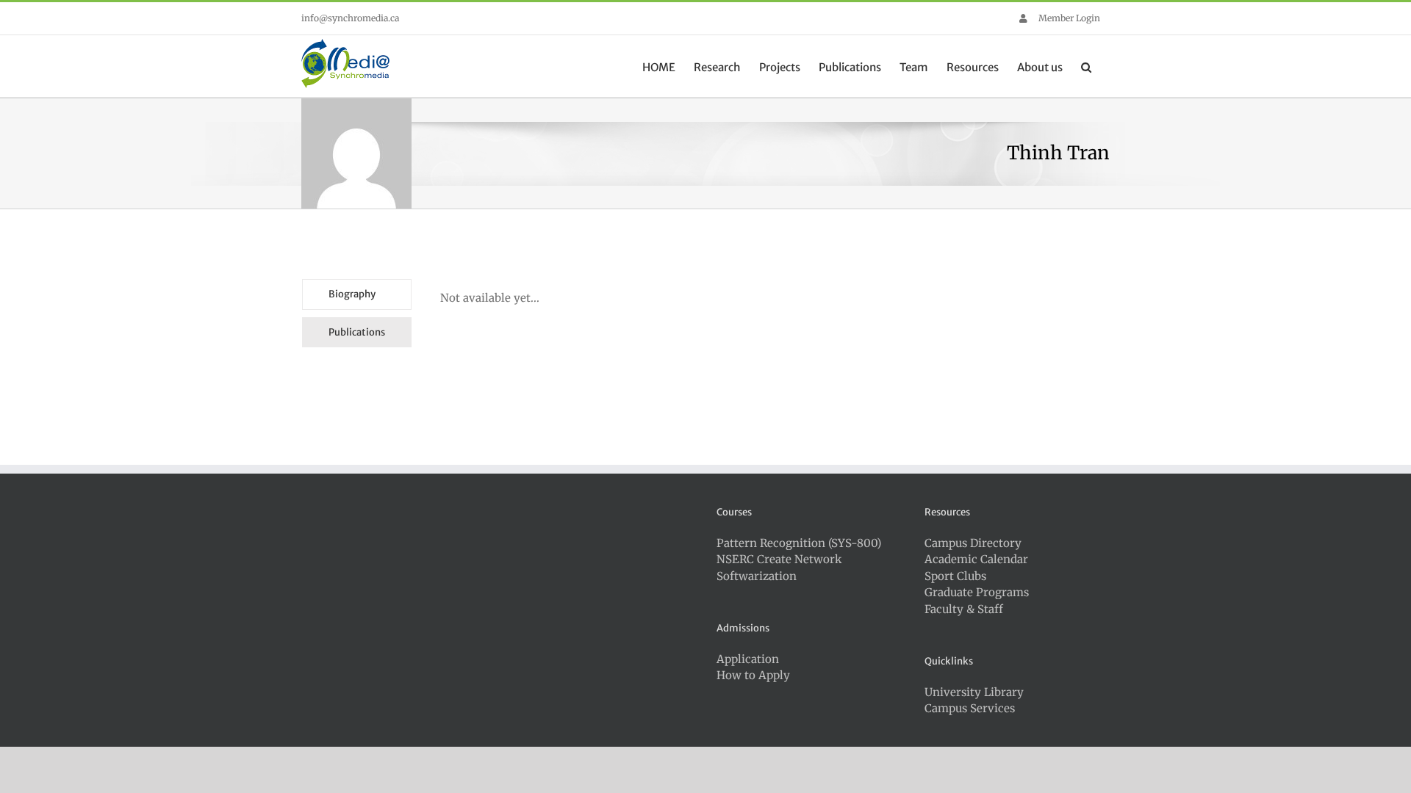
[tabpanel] (728, 317)
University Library (974, 692)
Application (748, 659)
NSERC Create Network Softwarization (779, 567)
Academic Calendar (976, 559)
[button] (1086, 66)
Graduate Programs (976, 592)
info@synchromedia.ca (350, 17)
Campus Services (969, 708)
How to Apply (753, 675)
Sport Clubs (955, 576)
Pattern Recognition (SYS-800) (799, 543)
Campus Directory (973, 543)
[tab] (357, 294)
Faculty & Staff (963, 609)
